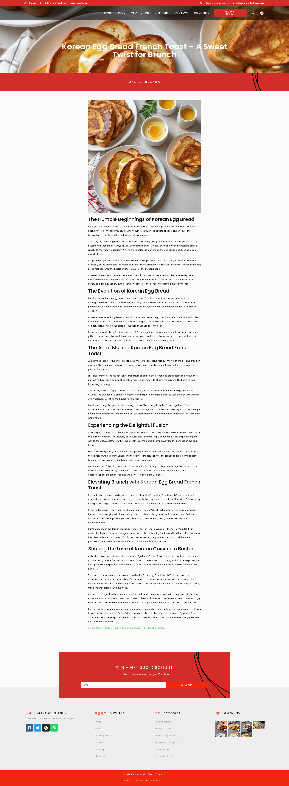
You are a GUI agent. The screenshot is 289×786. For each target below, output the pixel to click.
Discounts (201, 12)
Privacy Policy (153, 780)
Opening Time (140, 12)
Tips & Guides (162, 749)
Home (108, 12)
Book (121, 12)
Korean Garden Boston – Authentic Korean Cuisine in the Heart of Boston (126, 627)
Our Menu (162, 12)
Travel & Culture (163, 756)
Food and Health (163, 721)
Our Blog (181, 12)
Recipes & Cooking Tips (167, 742)
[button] (253, 12)
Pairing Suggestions (165, 735)
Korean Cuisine (163, 728)
